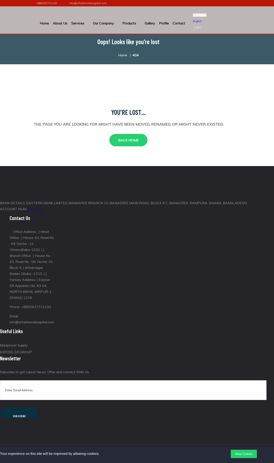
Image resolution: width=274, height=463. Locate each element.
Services (77, 23)
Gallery (150, 23)
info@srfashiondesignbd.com (88, 3)
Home (44, 23)
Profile (164, 23)
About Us (60, 23)
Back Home (128, 140)
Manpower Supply (14, 345)
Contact (179, 23)
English (201, 15)
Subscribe (19, 416)
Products (129, 23)
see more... (35, 209)
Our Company (103, 23)
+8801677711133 (46, 3)
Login (197, 27)
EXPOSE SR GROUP (16, 352)
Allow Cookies (244, 454)
